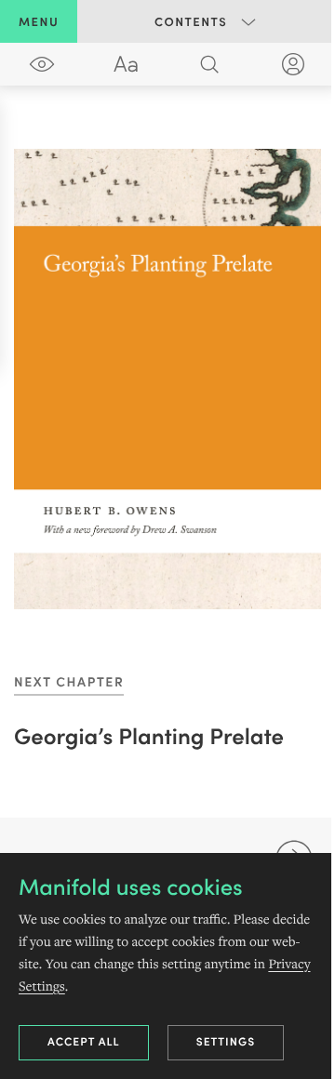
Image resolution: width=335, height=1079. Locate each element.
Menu (39, 21)
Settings (226, 1041)
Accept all (83, 1041)
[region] (167, 379)
